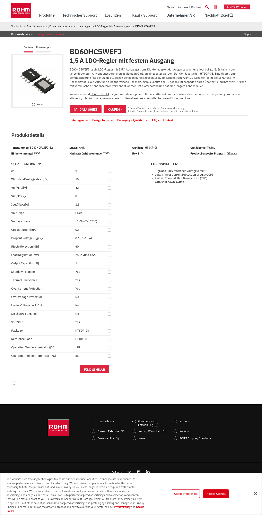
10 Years (232, 153)
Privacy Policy (122, 507)
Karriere (182, 7)
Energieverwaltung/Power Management (50, 26)
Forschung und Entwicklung (147, 423)
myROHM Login (237, 7)
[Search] (207, 6)
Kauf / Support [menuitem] (144, 15)
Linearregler (84, 26)
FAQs (155, 120)
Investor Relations (108, 431)
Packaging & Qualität (130, 120)
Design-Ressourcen (49, 34)
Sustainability (106, 438)
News (170, 7)
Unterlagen (77, 120)
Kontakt (196, 7)
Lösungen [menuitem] (113, 15)
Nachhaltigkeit (216, 15)
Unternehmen (106, 421)
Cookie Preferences (186, 493)
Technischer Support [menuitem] (79, 15)
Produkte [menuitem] (47, 15)
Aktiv (82, 147)
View (39, 104)
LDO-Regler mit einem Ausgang (113, 26)
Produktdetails (20, 34)
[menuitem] (217, 15)
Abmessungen (43, 47)
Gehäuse (28, 47)
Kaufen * (115, 109)
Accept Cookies (216, 493)
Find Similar (94, 369)
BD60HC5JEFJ (99, 94)
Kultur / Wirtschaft (150, 431)
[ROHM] (21, 12)
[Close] (255, 493)
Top (246, 34)
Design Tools (100, 120)
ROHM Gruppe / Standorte (195, 438)
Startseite (16, 26)
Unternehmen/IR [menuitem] (180, 15)
